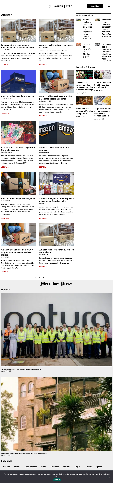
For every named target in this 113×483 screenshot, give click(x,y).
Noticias (6, 467)
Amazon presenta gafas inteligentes (18, 198)
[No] (109, 477)
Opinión (99, 467)
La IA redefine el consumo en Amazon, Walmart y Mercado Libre (17, 46)
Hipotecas (55, 467)
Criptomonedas (31, 467)
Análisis (17, 467)
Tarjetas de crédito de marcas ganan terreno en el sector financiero (102, 112)
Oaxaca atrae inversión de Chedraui (87, 49)
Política (89, 467)
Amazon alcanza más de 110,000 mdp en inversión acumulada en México (17, 252)
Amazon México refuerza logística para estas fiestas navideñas (55, 97)
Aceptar (57, 480)
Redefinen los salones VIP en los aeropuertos (84, 110)
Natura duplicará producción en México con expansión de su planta (21, 369)
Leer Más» (5, 65)
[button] (5, 6)
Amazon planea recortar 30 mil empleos (54, 148)
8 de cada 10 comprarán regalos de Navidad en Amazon (18, 148)
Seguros (78, 467)
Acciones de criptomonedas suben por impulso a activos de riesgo (84, 86)
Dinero (44, 467)
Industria (66, 467)
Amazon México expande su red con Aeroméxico (56, 251)
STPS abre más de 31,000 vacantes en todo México (102, 84)
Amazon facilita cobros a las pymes (56, 45)
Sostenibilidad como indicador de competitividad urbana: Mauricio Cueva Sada (24, 453)
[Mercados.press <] (61, 6)
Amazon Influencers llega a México (17, 96)
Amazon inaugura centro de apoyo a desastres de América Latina (56, 199)
